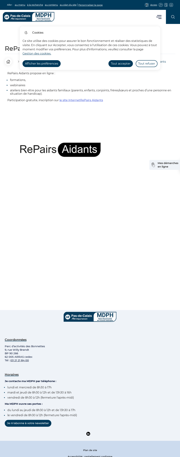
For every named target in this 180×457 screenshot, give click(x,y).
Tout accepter (120, 63)
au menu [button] (20, 5)
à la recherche (35, 5)
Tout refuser (146, 63)
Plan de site (90, 450)
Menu (159, 16)
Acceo (153, 5)
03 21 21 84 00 (19, 360)
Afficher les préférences (41, 63)
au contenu (51, 5)
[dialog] (90, 48)
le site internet (81, 100)
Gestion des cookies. (36, 53)
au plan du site (68, 5)
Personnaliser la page (90, 5)
